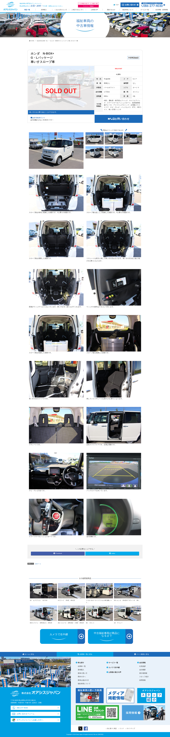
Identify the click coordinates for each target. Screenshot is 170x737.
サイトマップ (131, 728)
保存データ (38, 564)
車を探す (81, 662)
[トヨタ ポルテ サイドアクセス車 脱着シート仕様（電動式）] (99, 590)
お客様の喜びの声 (115, 672)
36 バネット (90, 623)
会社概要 (142, 670)
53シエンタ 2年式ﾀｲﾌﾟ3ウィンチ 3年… (127, 600)
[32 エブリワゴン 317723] (43, 590)
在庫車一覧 (82, 666)
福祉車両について (127, 9)
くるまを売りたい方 (61, 9)
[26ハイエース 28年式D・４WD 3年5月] (71, 613)
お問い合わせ (122, 118)
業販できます (111, 9)
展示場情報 (143, 673)
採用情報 (142, 680)
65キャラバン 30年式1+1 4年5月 (41, 623)
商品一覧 (27, 9)
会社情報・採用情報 (161, 9)
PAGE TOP (164, 712)
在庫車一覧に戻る (86, 654)
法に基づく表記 (112, 728)
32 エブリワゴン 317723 (38, 600)
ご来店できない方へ (77, 9)
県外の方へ (82, 676)
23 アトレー (118, 623)
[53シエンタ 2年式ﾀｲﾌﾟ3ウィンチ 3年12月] (127, 590)
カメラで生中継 (114, 667)
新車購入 (44, 9)
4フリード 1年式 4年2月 (66, 600)
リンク (122, 728)
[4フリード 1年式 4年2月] (71, 590)
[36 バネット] (99, 613)
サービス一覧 (145, 9)
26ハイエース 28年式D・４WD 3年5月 (71, 623)
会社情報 (142, 662)
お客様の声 (94, 9)
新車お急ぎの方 (83, 680)
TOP (117, 5)
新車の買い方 (82, 673)
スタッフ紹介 (144, 676)
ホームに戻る (29, 654)
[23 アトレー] (127, 613)
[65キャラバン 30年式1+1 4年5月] (43, 613)
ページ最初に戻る (142, 654)
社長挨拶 (142, 666)
